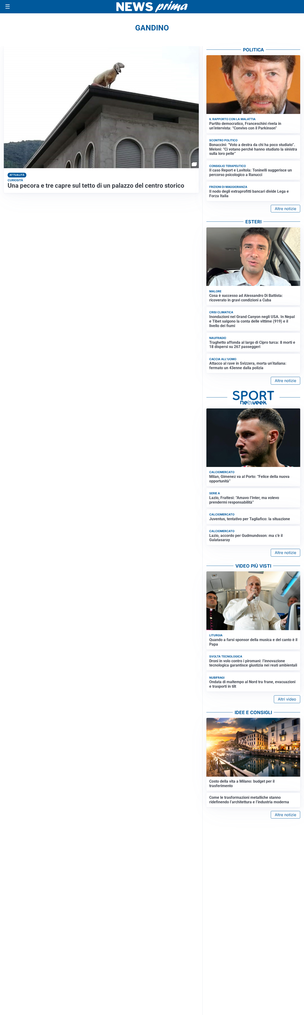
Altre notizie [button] (285, 208)
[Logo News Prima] (152, 6)
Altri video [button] (287, 699)
